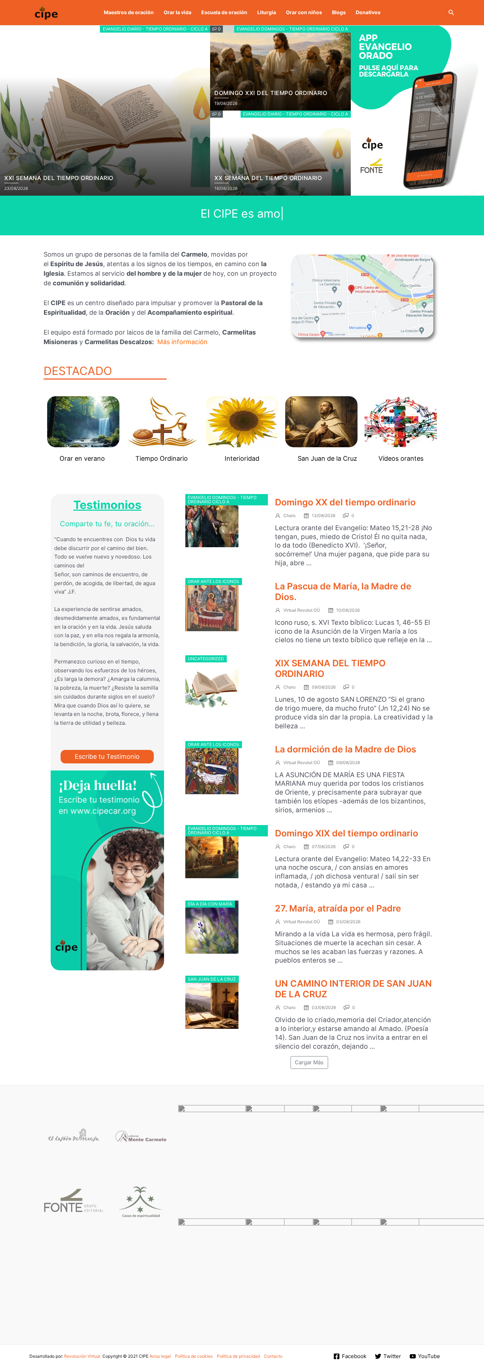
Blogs (339, 12)
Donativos (368, 12)
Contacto (273, 1356)
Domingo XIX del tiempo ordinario (346, 833)
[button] (451, 12)
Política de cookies (194, 1356)
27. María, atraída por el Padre (338, 908)
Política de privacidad (238, 1356)
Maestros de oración (129, 12)
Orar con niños (304, 12)
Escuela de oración (224, 12)
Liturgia (266, 12)
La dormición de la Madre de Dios (345, 749)
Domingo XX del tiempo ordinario (345, 502)
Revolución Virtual (82, 1356)
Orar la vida (177, 12)
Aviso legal (160, 1356)
